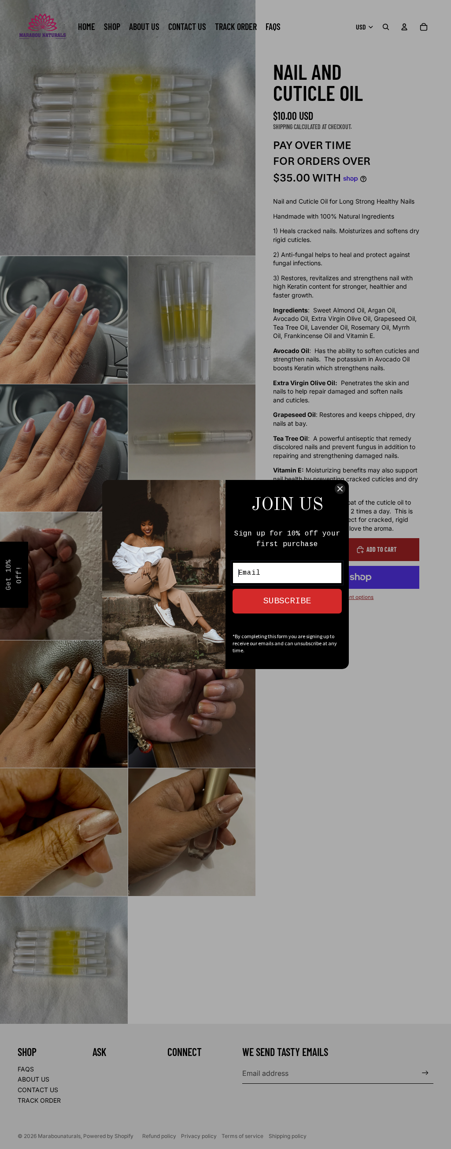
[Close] (340, 488)
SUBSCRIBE (287, 601)
